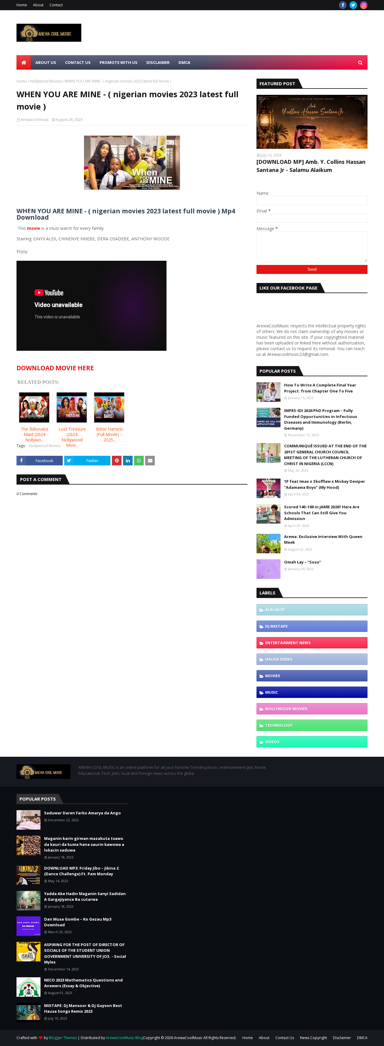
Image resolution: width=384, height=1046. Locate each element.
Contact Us (284, 1037)
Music (271, 692)
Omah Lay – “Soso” (302, 562)
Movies (272, 675)
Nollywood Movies (46, 81)
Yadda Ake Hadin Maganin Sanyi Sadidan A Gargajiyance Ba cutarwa (85, 896)
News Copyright (313, 1037)
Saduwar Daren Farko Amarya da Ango (82, 813)
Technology (278, 725)
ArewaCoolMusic (188, 1037)
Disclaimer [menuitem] (158, 62)
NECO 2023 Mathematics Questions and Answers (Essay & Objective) (83, 983)
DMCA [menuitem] (184, 62)
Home (21, 5)
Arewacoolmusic (35, 119)
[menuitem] (23, 62)
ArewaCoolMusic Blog (124, 1037)
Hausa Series (278, 659)
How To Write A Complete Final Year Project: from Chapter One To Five (320, 388)
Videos (272, 741)
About (38, 5)
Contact (56, 5)
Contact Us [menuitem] (78, 62)
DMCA (362, 1037)
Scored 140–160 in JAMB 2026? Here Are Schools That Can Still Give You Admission (321, 512)
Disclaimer (342, 1037)
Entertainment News (288, 642)
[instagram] (364, 5)
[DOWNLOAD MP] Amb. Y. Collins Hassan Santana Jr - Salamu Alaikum (310, 165)
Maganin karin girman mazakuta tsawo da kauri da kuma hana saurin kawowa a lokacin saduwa (84, 844)
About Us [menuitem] (45, 62)
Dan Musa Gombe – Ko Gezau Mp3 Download (77, 922)
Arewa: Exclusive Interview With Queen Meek (323, 539)
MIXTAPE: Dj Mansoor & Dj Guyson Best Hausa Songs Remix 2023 (83, 1008)
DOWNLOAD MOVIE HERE (55, 368)
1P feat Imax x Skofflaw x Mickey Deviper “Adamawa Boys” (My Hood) (324, 484)
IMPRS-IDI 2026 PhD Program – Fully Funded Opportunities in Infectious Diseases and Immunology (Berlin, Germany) (320, 419)
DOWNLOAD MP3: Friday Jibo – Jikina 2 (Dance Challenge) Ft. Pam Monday (81, 871)
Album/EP (275, 609)
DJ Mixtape (276, 626)
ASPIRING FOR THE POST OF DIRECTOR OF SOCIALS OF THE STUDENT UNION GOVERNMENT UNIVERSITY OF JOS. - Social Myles (85, 953)
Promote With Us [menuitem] (118, 62)
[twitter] (353, 5)
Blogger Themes (63, 1037)
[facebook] (342, 5)
